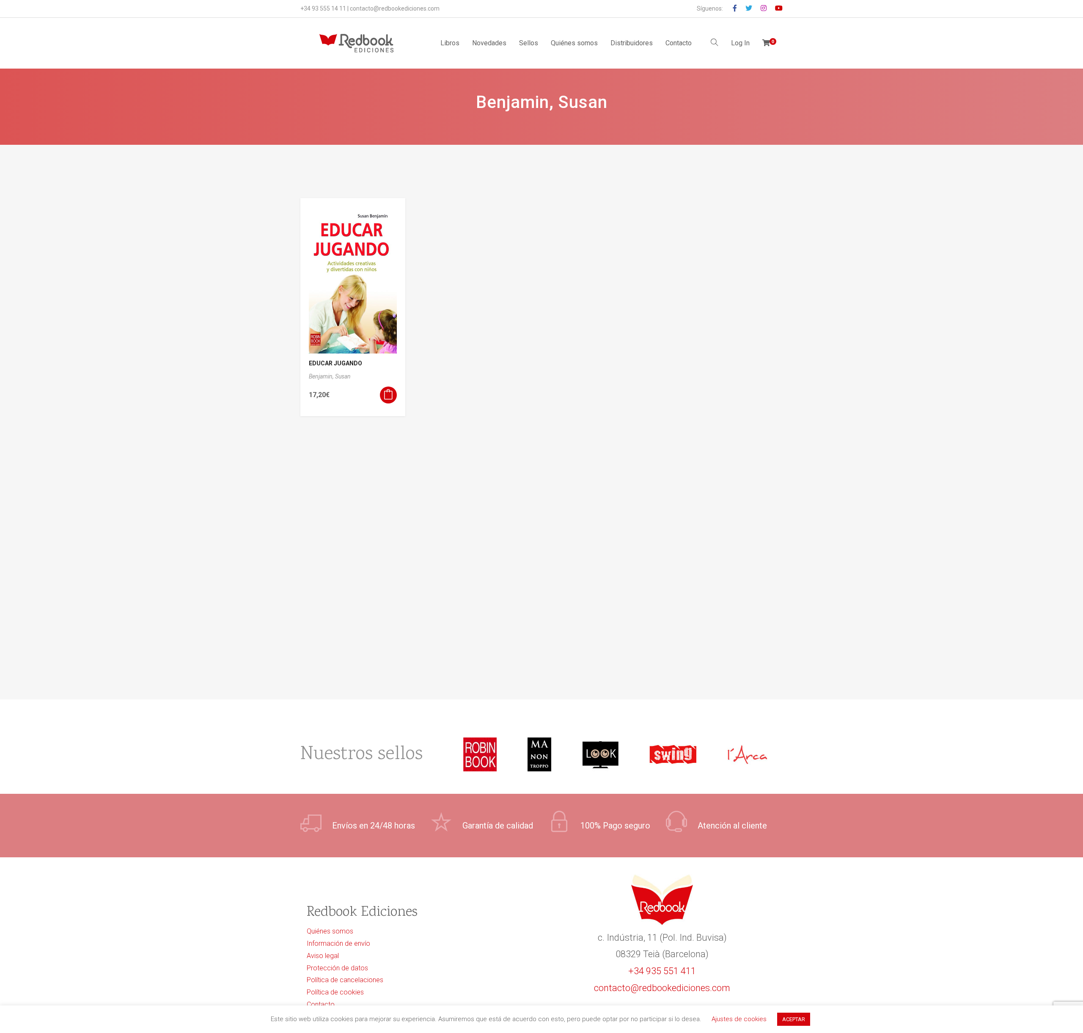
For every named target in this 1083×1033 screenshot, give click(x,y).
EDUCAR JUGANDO (335, 363)
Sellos (528, 43)
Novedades (489, 43)
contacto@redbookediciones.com (395, 8)
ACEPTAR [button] (793, 1019)
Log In (740, 43)
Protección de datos (337, 968)
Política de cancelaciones (345, 980)
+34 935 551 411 (662, 971)
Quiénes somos (574, 43)
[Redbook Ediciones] (356, 43)
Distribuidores (631, 43)
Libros (449, 43)
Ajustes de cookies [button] (739, 1019)
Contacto (678, 43)
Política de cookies (335, 992)
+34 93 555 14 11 (323, 8)
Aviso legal (323, 956)
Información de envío (338, 943)
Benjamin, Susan (330, 376)
